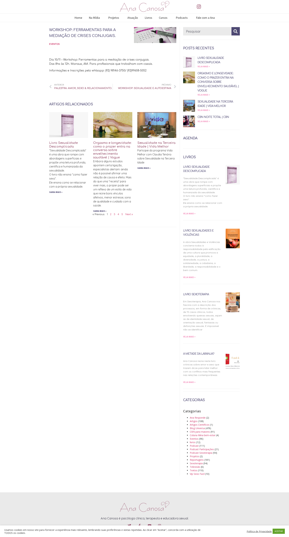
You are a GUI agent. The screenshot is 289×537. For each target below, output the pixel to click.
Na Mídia (94, 18)
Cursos (163, 18)
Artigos (194, 421)
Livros (148, 18)
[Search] (235, 31)
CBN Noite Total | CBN (213, 117)
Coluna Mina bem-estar (202, 435)
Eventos (54, 44)
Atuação (132, 18)
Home (78, 18)
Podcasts (182, 18)
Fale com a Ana (205, 18)
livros (193, 442)
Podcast (194, 445)
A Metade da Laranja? (198, 353)
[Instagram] (199, 6)
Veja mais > (204, 66)
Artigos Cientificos (199, 424)
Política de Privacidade (259, 531)
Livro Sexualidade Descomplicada (63, 144)
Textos (193, 470)
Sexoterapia (196, 463)
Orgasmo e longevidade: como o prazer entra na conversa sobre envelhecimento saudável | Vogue (112, 150)
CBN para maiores (200, 431)
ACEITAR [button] (279, 531)
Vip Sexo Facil (197, 473)
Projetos (113, 18)
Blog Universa (197, 428)
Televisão (195, 466)
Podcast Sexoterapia (201, 452)
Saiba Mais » (55, 192)
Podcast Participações (202, 449)
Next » (129, 214)
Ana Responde (198, 417)
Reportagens (197, 459)
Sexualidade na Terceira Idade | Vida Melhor (156, 144)
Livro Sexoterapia (196, 294)
